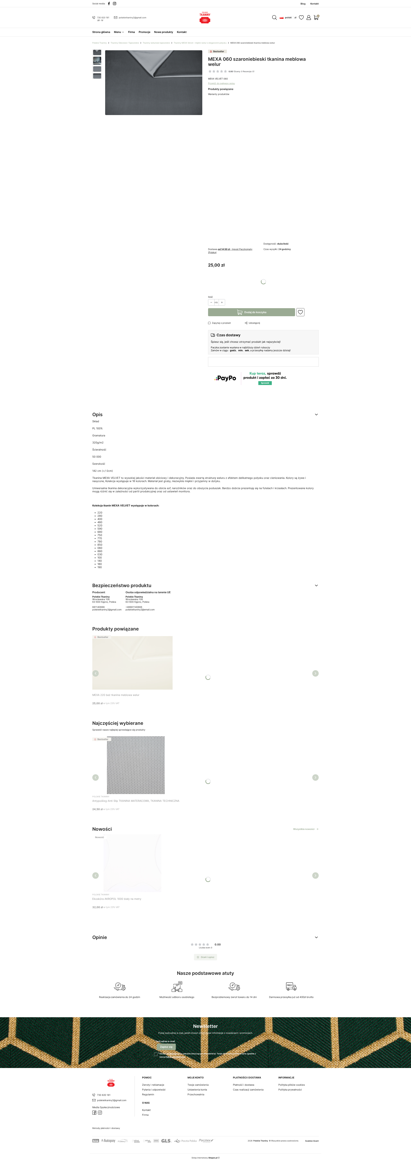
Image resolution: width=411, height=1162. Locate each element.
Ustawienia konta (197, 1089)
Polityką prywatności (175, 1057)
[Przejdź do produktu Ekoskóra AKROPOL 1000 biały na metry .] (132, 863)
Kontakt (146, 1110)
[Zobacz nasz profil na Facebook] (109, 3)
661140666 (98, 607)
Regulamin (174, 1053)
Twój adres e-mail (165, 1041)
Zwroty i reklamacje (153, 1084)
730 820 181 (103, 17)
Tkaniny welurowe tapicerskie (156, 43)
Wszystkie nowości (304, 829)
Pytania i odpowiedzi (154, 1089)
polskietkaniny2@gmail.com (132, 17)
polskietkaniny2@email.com (140, 609)
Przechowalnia (196, 1094)
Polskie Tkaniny (99, 43)
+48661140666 (134, 607)
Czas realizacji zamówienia (248, 1089)
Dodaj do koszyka (255, 312)
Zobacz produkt (128, 709)
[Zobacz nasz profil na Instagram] (115, 3)
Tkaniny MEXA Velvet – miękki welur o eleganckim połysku (200, 43)
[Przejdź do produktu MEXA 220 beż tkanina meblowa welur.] (132, 663)
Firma (145, 1114)
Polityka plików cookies (291, 1084)
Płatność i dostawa (243, 1084)
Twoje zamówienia (198, 1084)
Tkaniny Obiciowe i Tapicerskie (125, 43)
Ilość (210, 296)
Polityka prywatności (290, 1089)
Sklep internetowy (204, 1158)
